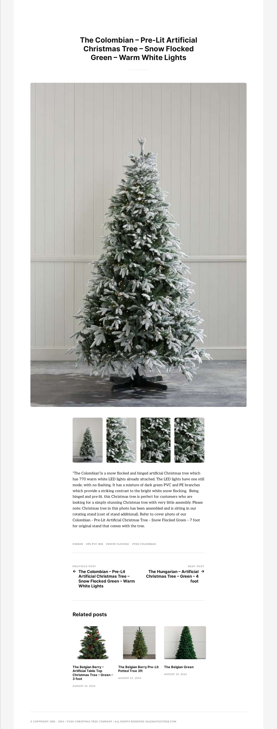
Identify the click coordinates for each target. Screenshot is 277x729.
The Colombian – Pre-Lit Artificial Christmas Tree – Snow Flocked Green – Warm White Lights (106, 578)
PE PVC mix (95, 544)
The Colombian (145, 544)
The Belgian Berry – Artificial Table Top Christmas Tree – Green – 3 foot (93, 673)
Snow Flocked (118, 544)
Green (78, 544)
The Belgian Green (179, 667)
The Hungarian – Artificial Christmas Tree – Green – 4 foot (172, 576)
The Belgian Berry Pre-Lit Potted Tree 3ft (138, 669)
